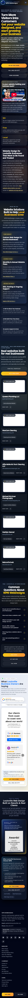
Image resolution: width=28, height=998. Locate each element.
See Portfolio (7, 893)
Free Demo (7, 994)
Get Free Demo (14, 779)
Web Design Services (9, 897)
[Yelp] (11, 937)
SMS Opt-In (5, 986)
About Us (4, 965)
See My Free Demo (14, 65)
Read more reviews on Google (14, 704)
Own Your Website (6, 954)
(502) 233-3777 (9, 926)
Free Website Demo (7, 973)
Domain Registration (7, 956)
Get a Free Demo (14, 373)
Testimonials (5, 967)
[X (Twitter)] (7, 937)
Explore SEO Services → (9, 301)
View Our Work (14, 75)
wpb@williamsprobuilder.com (13, 923)
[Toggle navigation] (25, 2)
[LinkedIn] (23, 937)
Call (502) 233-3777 (14, 70)
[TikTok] (3, 941)
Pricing (3, 969)
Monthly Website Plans (8, 952)
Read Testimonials (17, 893)
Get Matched (14, 659)
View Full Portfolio (13, 368)
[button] (5, 755)
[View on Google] (8, 748)
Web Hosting (5, 950)
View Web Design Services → (10, 251)
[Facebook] (3, 937)
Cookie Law (4, 984)
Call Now (20, 994)
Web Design (5, 948)
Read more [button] (10, 759)
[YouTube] (19, 937)
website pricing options (16, 190)
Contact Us (4, 963)
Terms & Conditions (7, 980)
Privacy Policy (5, 982)
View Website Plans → (9, 276)
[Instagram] (15, 937)
